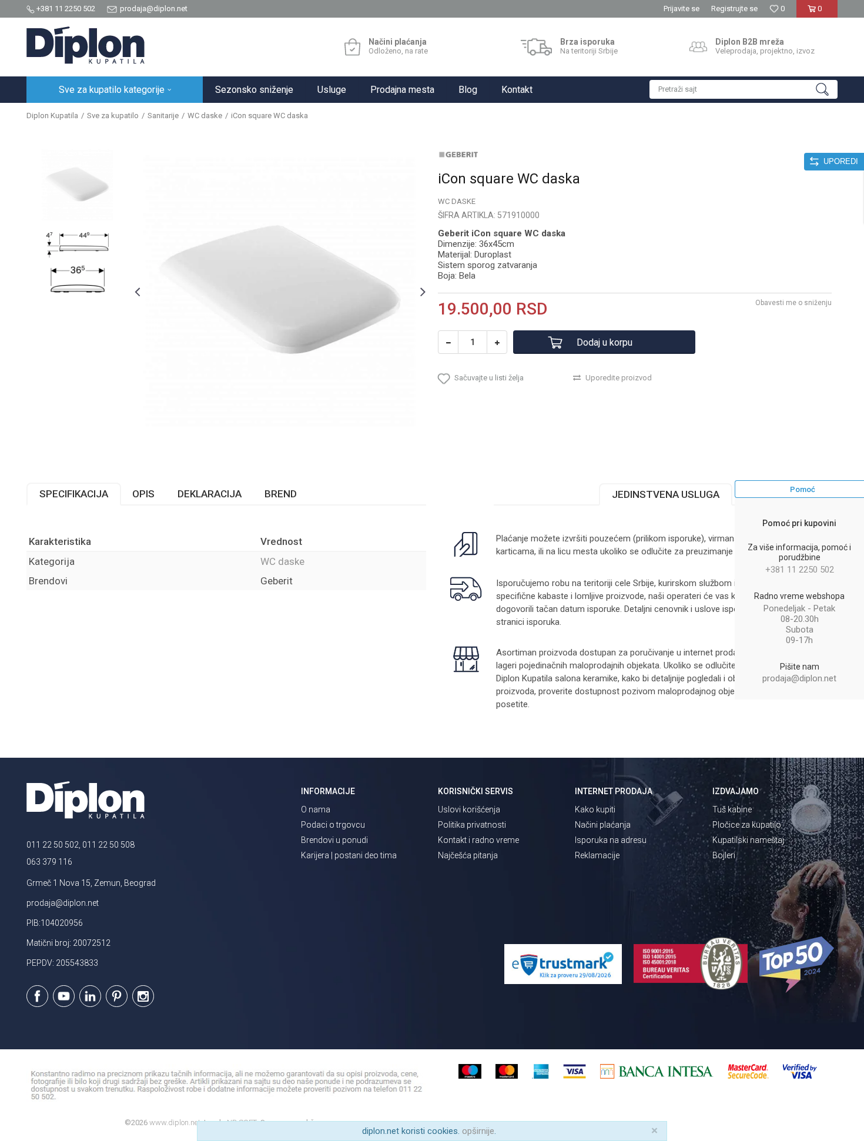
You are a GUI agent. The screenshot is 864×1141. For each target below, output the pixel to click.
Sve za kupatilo (113, 115)
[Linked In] (90, 996)
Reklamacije (597, 855)
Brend (280, 494)
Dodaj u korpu (604, 342)
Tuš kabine (732, 809)
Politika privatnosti (472, 824)
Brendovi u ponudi (334, 840)
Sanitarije (163, 115)
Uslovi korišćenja (469, 809)
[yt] (64, 996)
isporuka (543, 622)
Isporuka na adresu (611, 840)
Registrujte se (734, 8)
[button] (743, 89)
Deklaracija (210, 494)
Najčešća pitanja (468, 855)
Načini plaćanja (603, 824)
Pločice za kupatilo (746, 824)
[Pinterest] (117, 996)
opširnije (478, 1131)
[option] (77, 185)
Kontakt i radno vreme (478, 840)
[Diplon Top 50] (798, 964)
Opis (143, 494)
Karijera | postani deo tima (349, 855)
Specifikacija (73, 494)
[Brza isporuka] (536, 47)
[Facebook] (37, 996)
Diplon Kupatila (52, 115)
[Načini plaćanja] (352, 47)
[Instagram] (143, 996)
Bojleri (723, 855)
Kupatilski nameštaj (748, 840)
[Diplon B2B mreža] (698, 47)
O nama (315, 809)
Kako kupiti (595, 809)
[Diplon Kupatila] (85, 45)
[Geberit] (458, 154)
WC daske (204, 115)
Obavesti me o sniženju (793, 303)
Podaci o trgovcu (333, 824)
